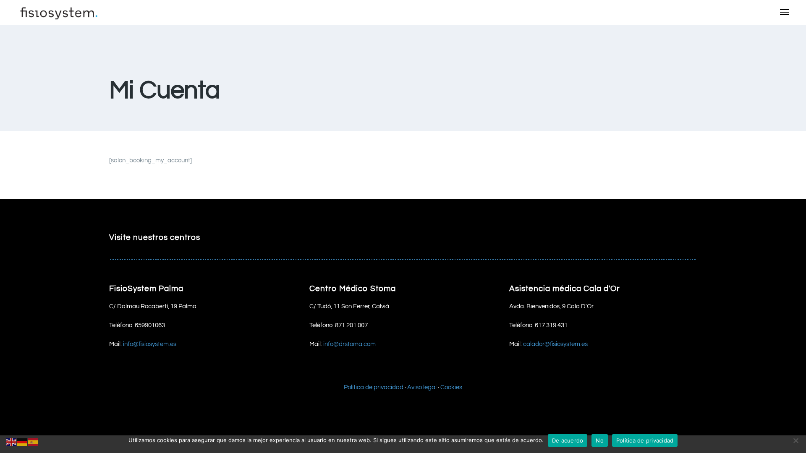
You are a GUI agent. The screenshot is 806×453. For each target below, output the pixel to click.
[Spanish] (33, 442)
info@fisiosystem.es (149, 344)
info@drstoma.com (349, 344)
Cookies (451, 387)
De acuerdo (568, 440)
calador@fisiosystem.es (555, 344)
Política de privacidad (373, 387)
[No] (795, 440)
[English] (11, 442)
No (600, 440)
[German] (22, 442)
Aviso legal (422, 387)
